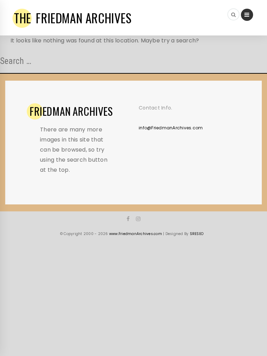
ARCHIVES (71, 111)
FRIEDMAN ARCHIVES (73, 17)
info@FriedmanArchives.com (171, 128)
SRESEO (197, 233)
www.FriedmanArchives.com (135, 233)
